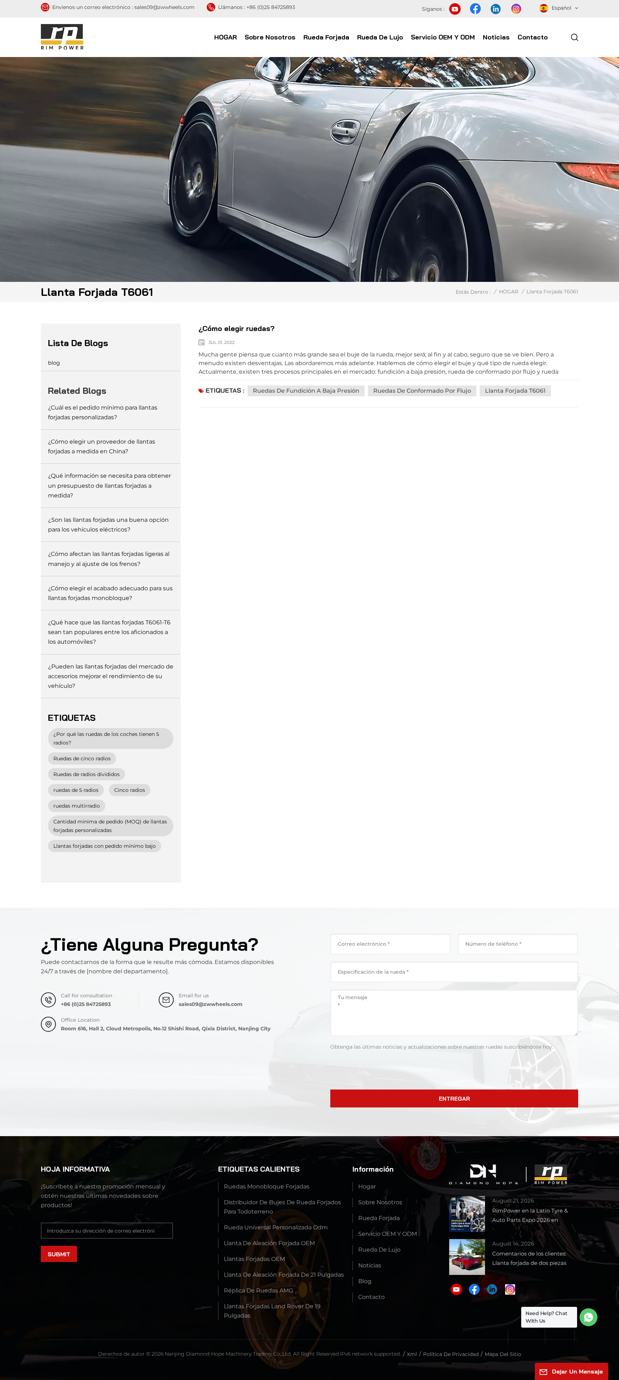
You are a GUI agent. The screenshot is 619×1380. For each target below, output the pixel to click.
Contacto (533, 37)
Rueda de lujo (380, 37)
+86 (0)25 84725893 (270, 7)
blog (54, 362)
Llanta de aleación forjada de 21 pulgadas (284, 1274)
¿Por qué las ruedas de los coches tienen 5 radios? (106, 738)
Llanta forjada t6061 (515, 390)
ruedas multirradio (76, 806)
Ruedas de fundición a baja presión (306, 390)
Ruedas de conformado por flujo (422, 390)
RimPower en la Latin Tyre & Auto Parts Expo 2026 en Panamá (530, 1216)
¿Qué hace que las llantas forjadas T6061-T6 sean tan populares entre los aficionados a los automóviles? (109, 632)
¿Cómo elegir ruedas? (236, 328)
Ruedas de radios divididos (86, 774)
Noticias (496, 37)
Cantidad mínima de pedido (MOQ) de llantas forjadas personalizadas (110, 825)
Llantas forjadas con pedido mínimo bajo (104, 846)
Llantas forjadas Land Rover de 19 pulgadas (272, 1311)
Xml (412, 1354)
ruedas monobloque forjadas (267, 1186)
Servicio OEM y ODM (443, 37)
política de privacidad (451, 1354)
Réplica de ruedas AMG (258, 1290)
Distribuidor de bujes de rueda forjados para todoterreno (282, 1207)
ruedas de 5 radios (76, 790)
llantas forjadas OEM (254, 1259)
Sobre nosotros (270, 37)
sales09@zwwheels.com (164, 7)
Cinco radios (129, 790)
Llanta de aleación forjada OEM (269, 1243)
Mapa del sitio (503, 1354)
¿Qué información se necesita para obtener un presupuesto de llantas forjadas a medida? (109, 485)
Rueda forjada (326, 37)
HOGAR (225, 37)
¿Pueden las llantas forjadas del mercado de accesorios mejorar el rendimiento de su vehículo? (110, 676)
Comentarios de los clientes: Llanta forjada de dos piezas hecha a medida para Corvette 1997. (532, 1259)
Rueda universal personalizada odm (276, 1227)
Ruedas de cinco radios (82, 758)
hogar (367, 1186)
